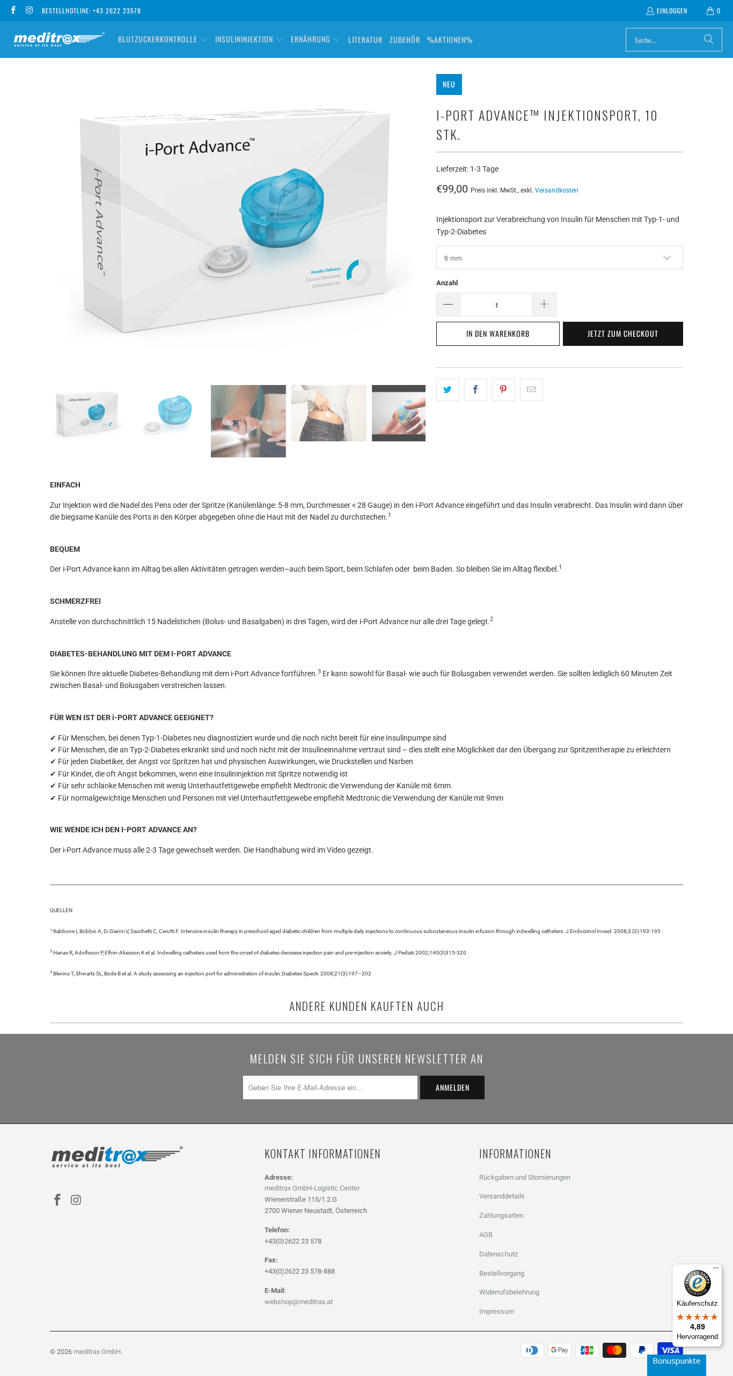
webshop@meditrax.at (299, 1302)
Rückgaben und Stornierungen (524, 1177)
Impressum (496, 1311)
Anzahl (447, 283)
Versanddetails (502, 1196)
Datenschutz (498, 1254)
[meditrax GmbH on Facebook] (12, 10)
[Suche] (708, 39)
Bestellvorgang (501, 1273)
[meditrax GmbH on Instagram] (28, 10)
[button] (163, 40)
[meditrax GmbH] (59, 40)
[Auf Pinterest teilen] (503, 390)
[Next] (417, 221)
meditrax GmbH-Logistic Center (312, 1188)
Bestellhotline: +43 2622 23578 (91, 10)
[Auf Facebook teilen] (475, 390)
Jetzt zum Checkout (623, 333)
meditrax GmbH (97, 1352)
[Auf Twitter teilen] (447, 390)
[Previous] (58, 221)
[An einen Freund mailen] (531, 390)
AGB (486, 1235)
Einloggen (672, 10)
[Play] (238, 221)
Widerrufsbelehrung (509, 1292)
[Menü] (715, 1270)
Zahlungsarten (501, 1215)
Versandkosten (556, 190)
